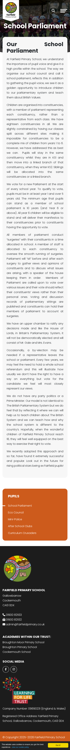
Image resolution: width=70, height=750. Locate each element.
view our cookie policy (20, 747)
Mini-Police (15, 519)
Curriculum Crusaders (22, 533)
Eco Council (16, 512)
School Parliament (20, 506)
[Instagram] (13, 669)
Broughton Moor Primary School (23, 642)
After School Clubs (20, 526)
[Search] (53, 11)
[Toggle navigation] (63, 11)
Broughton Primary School (20, 647)
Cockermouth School (17, 652)
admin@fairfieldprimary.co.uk (25, 624)
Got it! (58, 745)
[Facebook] (6, 669)
